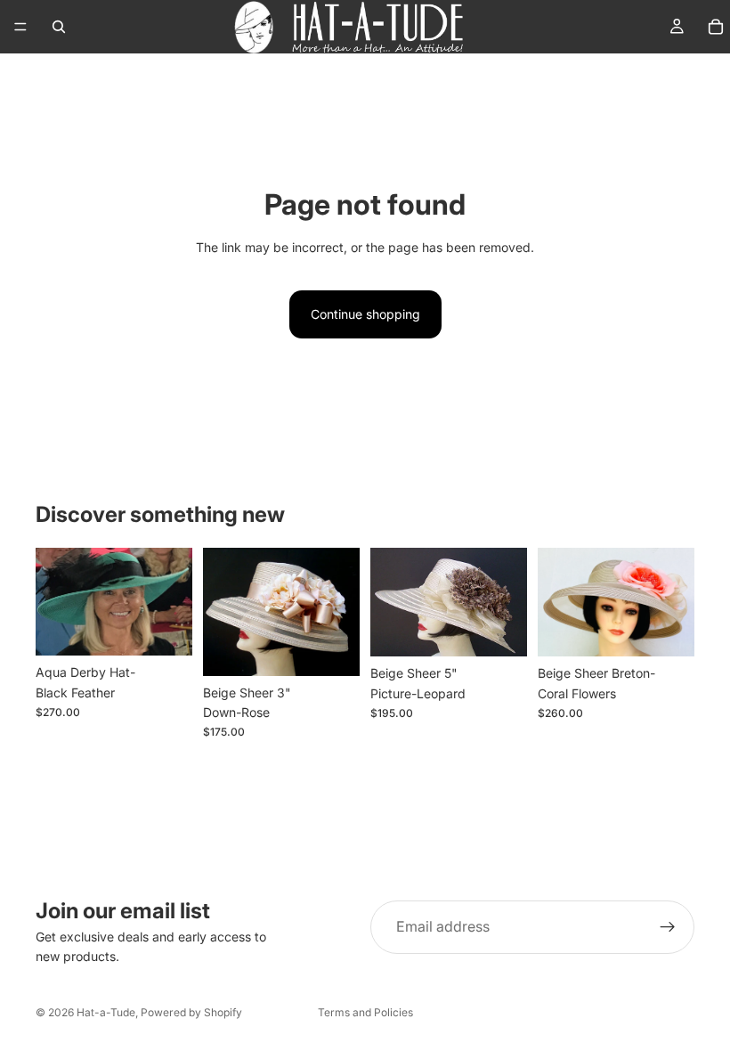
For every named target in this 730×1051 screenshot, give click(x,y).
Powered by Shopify (191, 1012)
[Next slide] (674, 602)
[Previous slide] (557, 602)
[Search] (58, 26)
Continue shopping (365, 314)
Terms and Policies (365, 1012)
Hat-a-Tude (106, 1012)
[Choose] (165, 629)
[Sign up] (667, 927)
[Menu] (20, 26)
